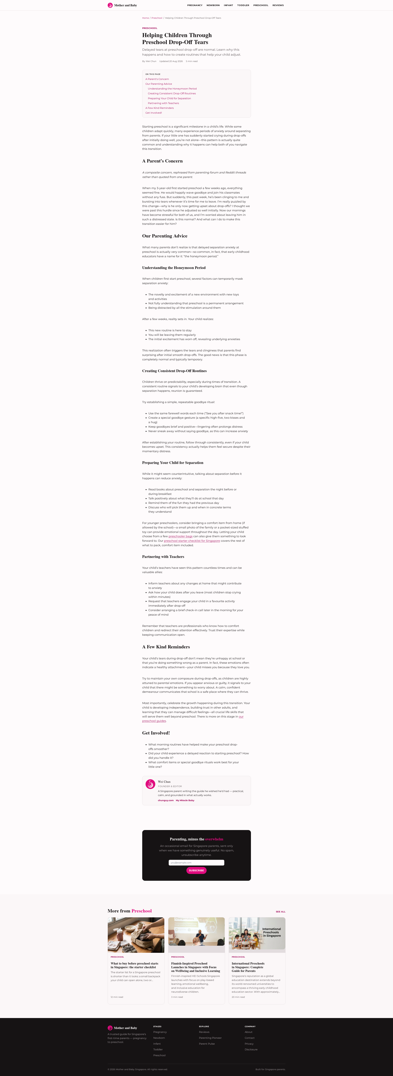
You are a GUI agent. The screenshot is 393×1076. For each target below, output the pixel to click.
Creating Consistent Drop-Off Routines (172, 93)
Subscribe (196, 870)
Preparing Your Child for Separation (169, 98)
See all (281, 911)
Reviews (278, 5)
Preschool (260, 5)
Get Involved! (153, 112)
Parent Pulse (207, 1043)
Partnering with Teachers (163, 103)
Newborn (213, 5)
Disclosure (251, 1049)
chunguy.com (166, 800)
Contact (250, 1037)
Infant (228, 5)
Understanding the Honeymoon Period (172, 88)
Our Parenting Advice (158, 83)
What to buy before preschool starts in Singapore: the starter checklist (134, 965)
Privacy (249, 1043)
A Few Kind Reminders (159, 108)
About (248, 1032)
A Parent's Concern (157, 79)
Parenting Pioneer (210, 1037)
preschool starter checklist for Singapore (192, 540)
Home (145, 18)
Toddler (243, 5)
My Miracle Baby (185, 800)
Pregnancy (194, 5)
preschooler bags (181, 536)
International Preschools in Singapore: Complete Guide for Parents (248, 967)
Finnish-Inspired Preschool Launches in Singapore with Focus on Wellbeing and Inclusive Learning (195, 967)
